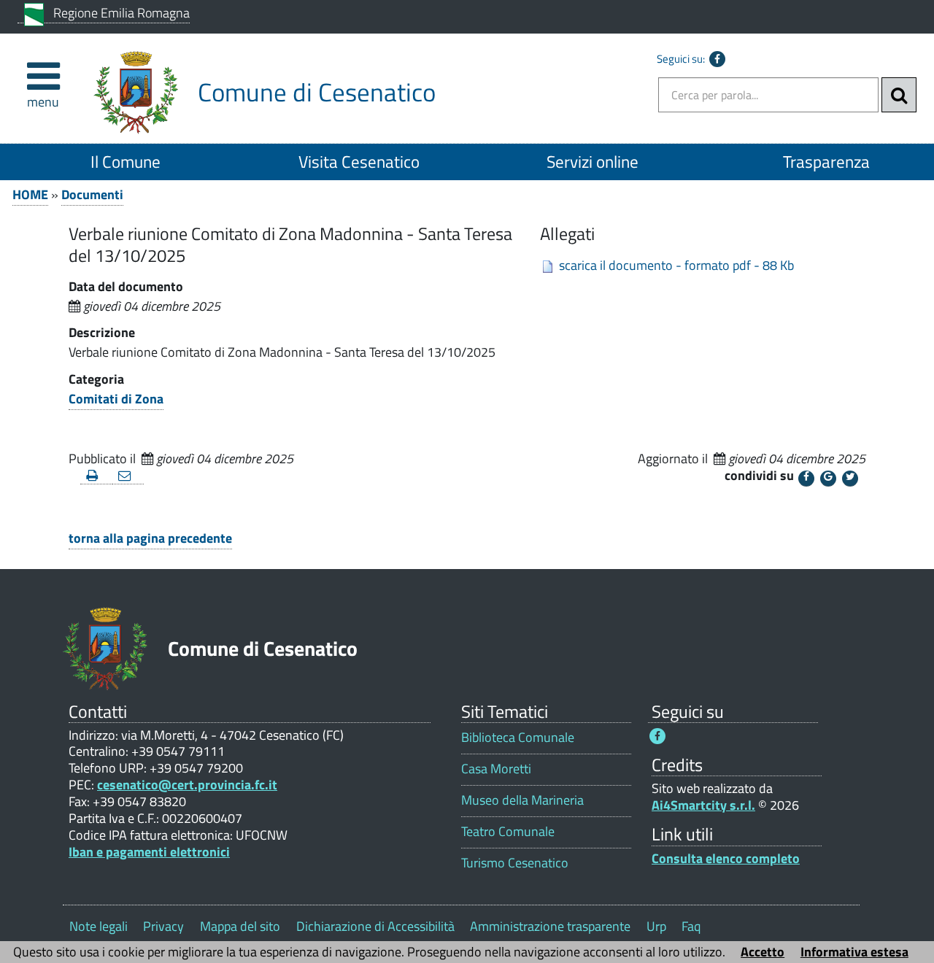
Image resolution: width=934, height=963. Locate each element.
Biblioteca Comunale (517, 737)
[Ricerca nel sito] (898, 94)
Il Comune (125, 161)
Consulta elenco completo (726, 858)
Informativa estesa (854, 952)
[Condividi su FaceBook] (806, 479)
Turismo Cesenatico (514, 862)
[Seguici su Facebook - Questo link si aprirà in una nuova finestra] (717, 59)
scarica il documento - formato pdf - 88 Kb (676, 265)
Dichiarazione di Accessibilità (375, 926)
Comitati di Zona (116, 399)
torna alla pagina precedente (150, 538)
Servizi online (592, 161)
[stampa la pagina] (96, 476)
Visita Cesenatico (359, 161)
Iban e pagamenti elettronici (149, 852)
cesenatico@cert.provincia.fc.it (187, 784)
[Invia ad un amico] (128, 476)
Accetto (762, 952)
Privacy (163, 926)
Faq (691, 926)
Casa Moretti (496, 768)
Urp (656, 926)
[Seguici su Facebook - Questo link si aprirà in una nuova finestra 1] (657, 736)
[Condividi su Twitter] (850, 479)
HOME (30, 194)
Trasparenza (826, 161)
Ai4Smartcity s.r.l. (703, 805)
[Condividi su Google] (828, 479)
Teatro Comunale (508, 831)
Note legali (98, 926)
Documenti (92, 194)
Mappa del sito (240, 926)
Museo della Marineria (522, 800)
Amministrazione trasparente (550, 926)
